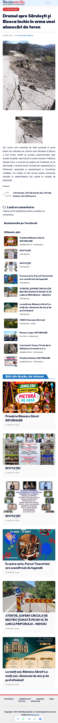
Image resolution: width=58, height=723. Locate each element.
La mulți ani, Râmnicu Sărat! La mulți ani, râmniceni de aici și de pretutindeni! (35, 307)
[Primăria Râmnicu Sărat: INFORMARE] (11, 241)
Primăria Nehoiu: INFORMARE (35, 358)
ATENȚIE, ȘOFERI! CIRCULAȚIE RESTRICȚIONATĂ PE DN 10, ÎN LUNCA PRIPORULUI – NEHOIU (36, 291)
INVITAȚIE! (25, 250)
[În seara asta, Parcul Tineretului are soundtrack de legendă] (11, 279)
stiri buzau (18, 192)
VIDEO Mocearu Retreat (32, 320)
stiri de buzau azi (34, 192)
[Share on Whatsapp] (23, 719)
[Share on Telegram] (29, 719)
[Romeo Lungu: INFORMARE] (11, 336)
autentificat (20, 211)
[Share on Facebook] (18, 719)
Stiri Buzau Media (25, 35)
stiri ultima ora (28, 196)
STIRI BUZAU (11, 9)
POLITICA (23, 336)
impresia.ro (34, 715)
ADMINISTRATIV (26, 245)
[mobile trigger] (53, 3)
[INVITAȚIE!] (11, 254)
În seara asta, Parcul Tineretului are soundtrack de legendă (27, 566)
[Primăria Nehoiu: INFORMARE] (11, 361)
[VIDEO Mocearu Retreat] (11, 323)
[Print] (40, 719)
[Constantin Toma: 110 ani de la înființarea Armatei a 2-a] (11, 349)
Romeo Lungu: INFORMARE (33, 332)
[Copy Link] (34, 719)
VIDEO (33, 324)
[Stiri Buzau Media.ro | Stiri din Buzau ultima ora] (14, 3)
